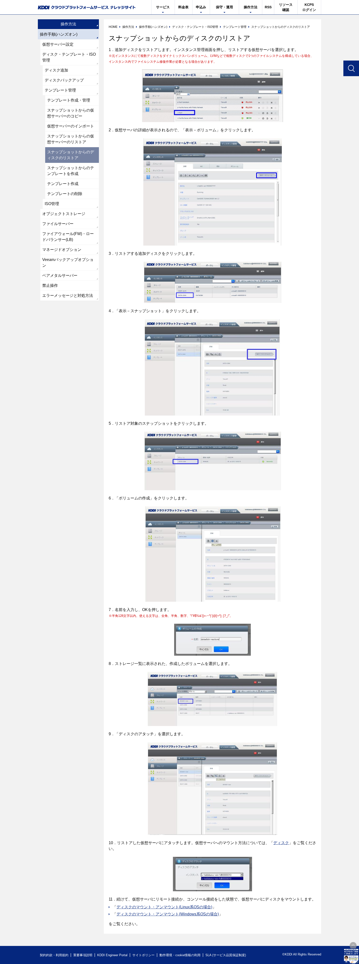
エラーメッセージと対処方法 (67, 295)
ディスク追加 (56, 70)
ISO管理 (52, 204)
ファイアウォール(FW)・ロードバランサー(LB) (68, 237)
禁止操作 (50, 285)
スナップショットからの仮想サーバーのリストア (70, 139)
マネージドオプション (61, 250)
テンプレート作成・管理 (68, 100)
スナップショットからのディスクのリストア (70, 155)
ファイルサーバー (58, 224)
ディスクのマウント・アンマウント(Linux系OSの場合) (164, 907)
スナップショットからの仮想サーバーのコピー (70, 113)
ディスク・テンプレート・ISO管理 (69, 57)
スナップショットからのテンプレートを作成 (70, 171)
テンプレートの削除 (64, 194)
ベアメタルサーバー (59, 275)
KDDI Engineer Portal (112, 955)
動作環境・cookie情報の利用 (180, 955)
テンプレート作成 (62, 184)
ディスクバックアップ (64, 80)
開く (351, 956)
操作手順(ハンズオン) (58, 34)
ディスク (281, 843)
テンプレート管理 (60, 90)
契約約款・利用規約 (54, 955)
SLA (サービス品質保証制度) (225, 955)
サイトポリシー (143, 955)
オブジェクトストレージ (63, 214)
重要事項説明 (82, 955)
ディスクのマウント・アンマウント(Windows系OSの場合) (167, 914)
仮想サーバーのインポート (70, 126)
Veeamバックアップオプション (68, 263)
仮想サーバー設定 (58, 44)
